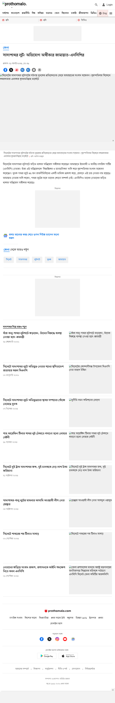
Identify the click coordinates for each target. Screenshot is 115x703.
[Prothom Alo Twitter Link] (51, 640)
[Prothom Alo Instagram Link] (59, 640)
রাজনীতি (25, 13)
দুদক (49, 259)
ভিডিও (93, 13)
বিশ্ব (33, 13)
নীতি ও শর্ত (62, 669)
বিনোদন (65, 13)
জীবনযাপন (83, 13)
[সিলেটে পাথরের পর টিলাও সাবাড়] (90, 546)
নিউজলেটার (90, 669)
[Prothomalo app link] (47, 656)
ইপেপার (92, 618)
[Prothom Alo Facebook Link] (43, 640)
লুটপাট (37, 259)
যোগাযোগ (76, 669)
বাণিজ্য (41, 13)
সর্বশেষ (5, 13)
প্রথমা (100, 618)
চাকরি (73, 13)
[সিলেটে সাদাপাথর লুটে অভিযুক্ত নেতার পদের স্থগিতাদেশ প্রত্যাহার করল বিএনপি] (90, 379)
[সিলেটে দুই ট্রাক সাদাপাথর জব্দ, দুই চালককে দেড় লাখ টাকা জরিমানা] (90, 479)
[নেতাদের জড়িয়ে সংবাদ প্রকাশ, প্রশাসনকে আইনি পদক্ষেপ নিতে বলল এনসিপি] (90, 580)
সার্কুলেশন (49, 669)
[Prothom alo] (15, 5)
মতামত (49, 13)
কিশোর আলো (31, 618)
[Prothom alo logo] (57, 612)
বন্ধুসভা (70, 618)
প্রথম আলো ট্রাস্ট (58, 618)
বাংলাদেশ (15, 13)
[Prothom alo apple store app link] (68, 656)
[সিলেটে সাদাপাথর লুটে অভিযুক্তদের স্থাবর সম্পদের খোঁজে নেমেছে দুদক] (90, 412)
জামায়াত (62, 259)
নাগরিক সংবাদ (16, 618)
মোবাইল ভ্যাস (56, 623)
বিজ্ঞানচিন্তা (44, 618)
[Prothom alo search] (96, 5)
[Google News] (73, 639)
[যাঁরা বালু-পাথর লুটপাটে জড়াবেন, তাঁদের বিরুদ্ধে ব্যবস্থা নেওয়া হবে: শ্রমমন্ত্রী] (90, 346)
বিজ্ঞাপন (37, 669)
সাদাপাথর (23, 259)
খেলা (57, 13)
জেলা (6, 48)
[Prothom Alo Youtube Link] (66, 640)
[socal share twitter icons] (11, 71)
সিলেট (8, 259)
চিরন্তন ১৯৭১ (81, 618)
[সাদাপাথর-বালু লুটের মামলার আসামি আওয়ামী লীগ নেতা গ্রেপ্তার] (90, 513)
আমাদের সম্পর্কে (22, 669)
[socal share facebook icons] (6, 71)
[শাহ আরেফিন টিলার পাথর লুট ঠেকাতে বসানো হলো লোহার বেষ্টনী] (90, 446)
